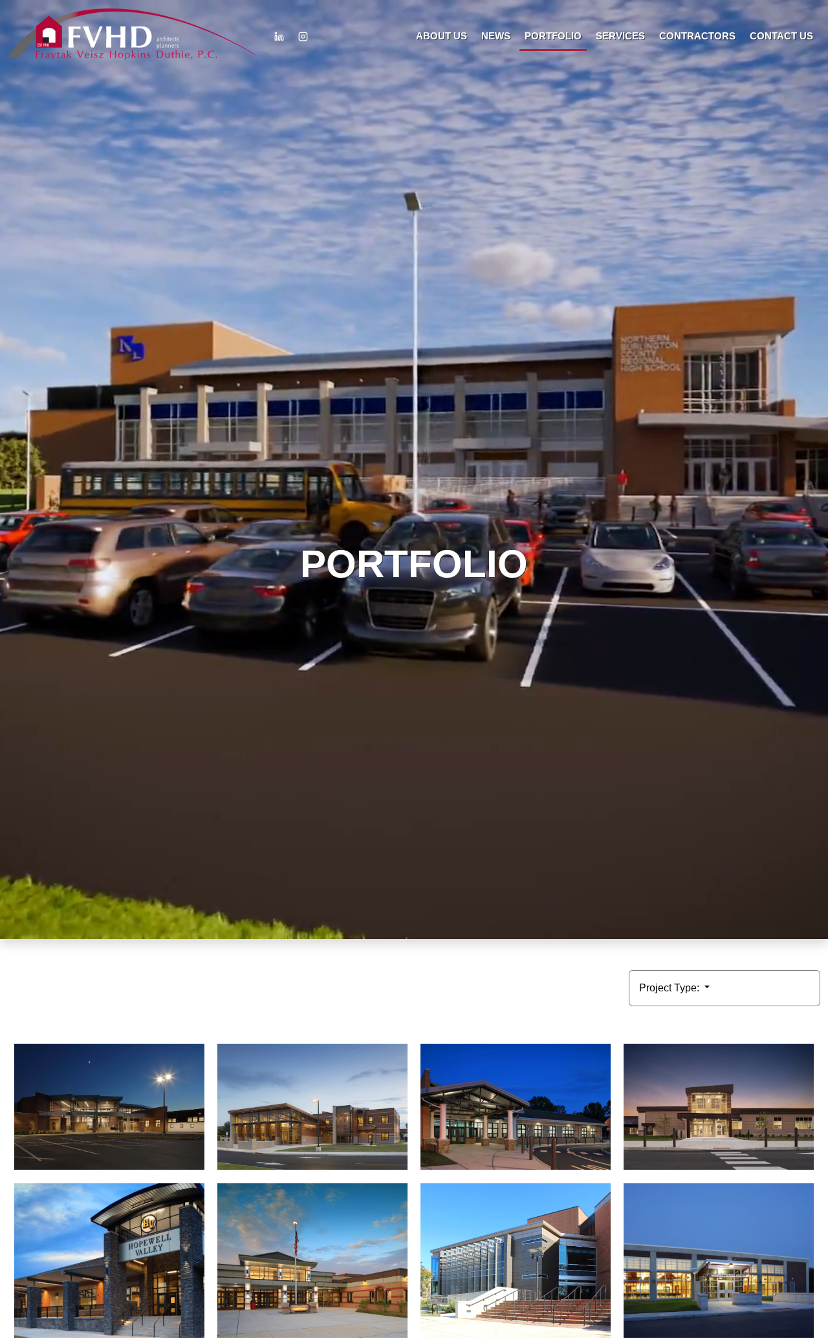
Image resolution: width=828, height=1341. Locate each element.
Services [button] (620, 35)
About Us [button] (441, 35)
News (495, 35)
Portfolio (553, 35)
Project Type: (670, 987)
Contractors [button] (697, 35)
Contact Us (781, 35)
